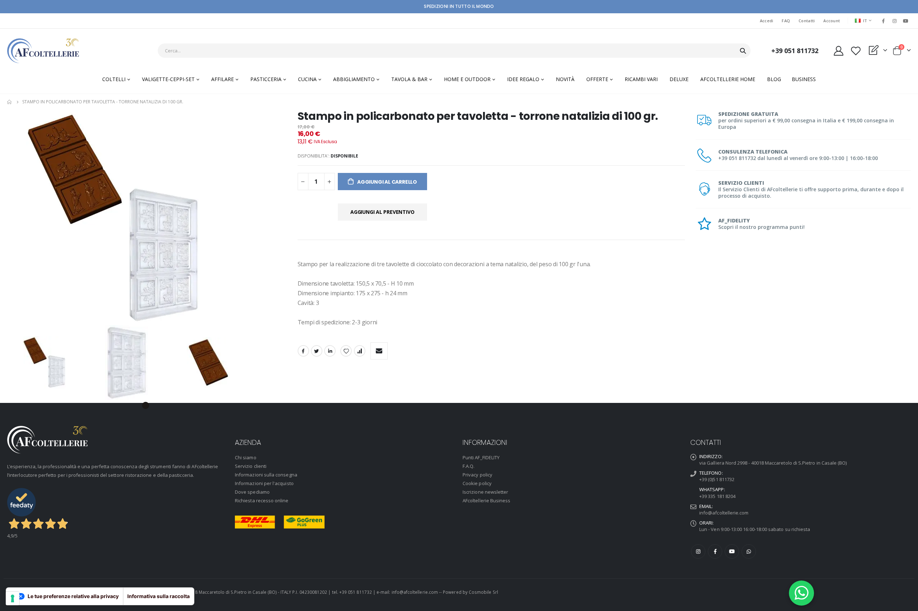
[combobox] (454, 50)
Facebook (303, 351)
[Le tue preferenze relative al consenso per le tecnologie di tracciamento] (12, 598)
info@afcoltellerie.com (723, 512)
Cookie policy (477, 483)
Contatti (807, 20)
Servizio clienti (250, 466)
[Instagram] (894, 20)
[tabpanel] (64, 362)
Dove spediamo (252, 492)
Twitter (316, 351)
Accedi (766, 20)
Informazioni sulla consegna (266, 474)
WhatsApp (749, 551)
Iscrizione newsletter (485, 492)
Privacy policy (477, 474)
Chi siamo (245, 457)
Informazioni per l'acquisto (264, 483)
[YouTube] (905, 20)
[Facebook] (883, 20)
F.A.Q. (468, 466)
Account (831, 20)
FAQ (786, 20)
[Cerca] (743, 50)
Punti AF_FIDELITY (481, 457)
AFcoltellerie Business (486, 500)
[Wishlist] (855, 51)
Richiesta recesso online (262, 500)
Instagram (698, 551)
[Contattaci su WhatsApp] (801, 593)
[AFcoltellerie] (43, 50)
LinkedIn (330, 351)
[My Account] (838, 51)
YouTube (732, 551)
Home (9, 102)
